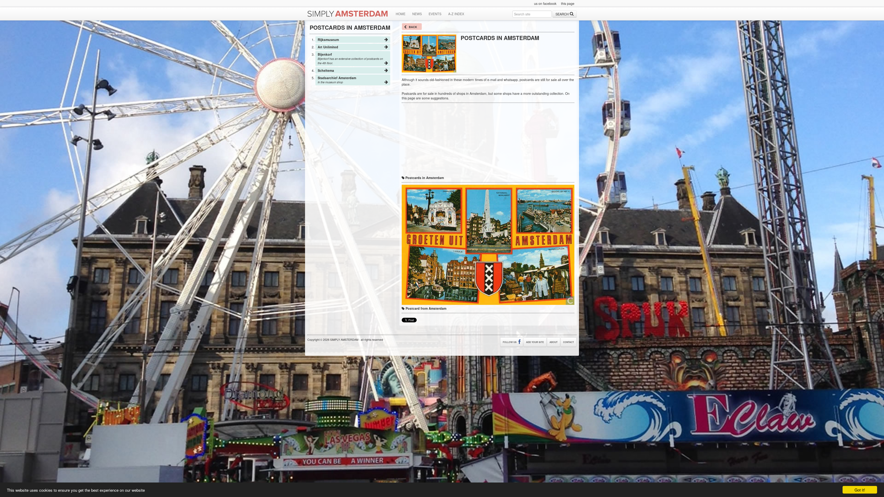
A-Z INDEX (456, 14)
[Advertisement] (514, 50)
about (554, 342)
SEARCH (562, 14)
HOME (400, 14)
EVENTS (435, 14)
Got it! (860, 490)
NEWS (417, 14)
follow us (510, 342)
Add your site (535, 342)
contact (568, 342)
